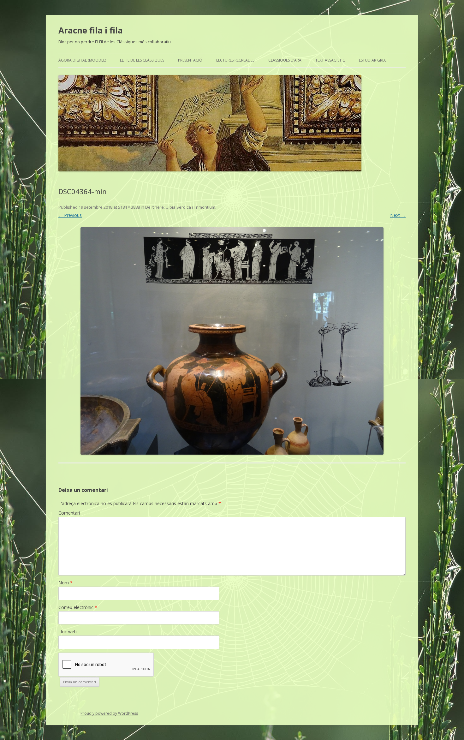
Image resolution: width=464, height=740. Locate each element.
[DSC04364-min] (232, 341)
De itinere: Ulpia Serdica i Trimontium (180, 207)
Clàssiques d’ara (284, 60)
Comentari (69, 513)
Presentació (190, 60)
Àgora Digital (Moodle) (82, 60)
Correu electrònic (77, 607)
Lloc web (67, 632)
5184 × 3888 (129, 207)
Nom (65, 583)
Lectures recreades (235, 60)
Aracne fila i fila (90, 30)
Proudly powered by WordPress (109, 713)
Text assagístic (330, 60)
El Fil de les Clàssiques (142, 60)
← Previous (70, 215)
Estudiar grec (373, 60)
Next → (398, 215)
